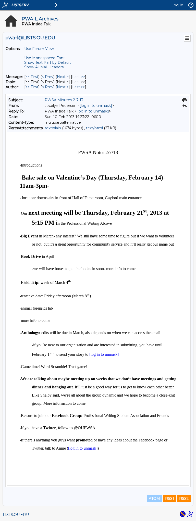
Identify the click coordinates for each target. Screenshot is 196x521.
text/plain (53, 128)
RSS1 (169, 498)
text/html (94, 128)
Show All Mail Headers (44, 67)
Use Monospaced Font (44, 58)
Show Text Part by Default (47, 62)
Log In (177, 5)
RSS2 (184, 498)
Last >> (78, 76)
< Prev (47, 76)
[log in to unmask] (96, 105)
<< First (32, 76)
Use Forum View (39, 48)
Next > (63, 76)
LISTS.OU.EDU (16, 514)
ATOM (154, 498)
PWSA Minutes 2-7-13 (64, 100)
